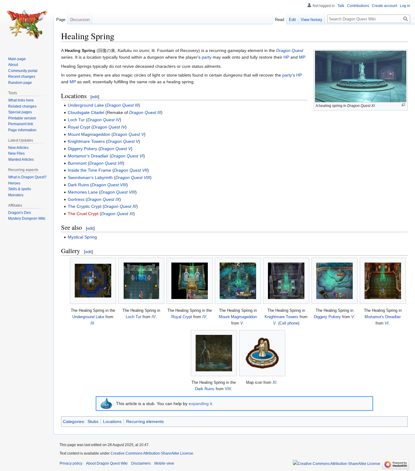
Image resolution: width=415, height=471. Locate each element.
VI (387, 323)
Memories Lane (83, 192)
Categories (73, 421)
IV (154, 317)
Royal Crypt (79, 127)
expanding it (200, 403)
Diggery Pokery (82, 148)
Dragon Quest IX (103, 199)
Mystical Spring (82, 237)
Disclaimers (141, 463)
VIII (228, 389)
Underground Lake (86, 105)
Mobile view (164, 463)
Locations (112, 421)
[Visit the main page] (26, 24)
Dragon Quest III (123, 105)
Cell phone (289, 323)
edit (95, 97)
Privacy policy (71, 463)
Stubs (92, 421)
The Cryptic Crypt (84, 206)
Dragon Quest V (128, 134)
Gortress (76, 199)
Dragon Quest (289, 50)
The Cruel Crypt (83, 213)
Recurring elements (145, 421)
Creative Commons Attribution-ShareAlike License (152, 453)
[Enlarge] (403, 105)
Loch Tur (76, 119)
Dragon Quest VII (106, 163)
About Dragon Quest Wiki (107, 463)
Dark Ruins (78, 184)
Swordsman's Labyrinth (90, 177)
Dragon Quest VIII (132, 177)
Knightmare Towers (86, 141)
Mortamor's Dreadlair (88, 155)
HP (286, 57)
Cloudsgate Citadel (86, 112)
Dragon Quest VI (127, 155)
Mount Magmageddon (89, 134)
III (92, 323)
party (206, 57)
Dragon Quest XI (120, 206)
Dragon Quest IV (103, 119)
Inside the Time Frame (89, 170)
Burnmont (77, 163)
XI (274, 382)
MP (302, 57)
